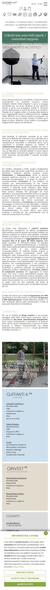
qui (19, 330)
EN (35, 4)
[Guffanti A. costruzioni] (20, 8)
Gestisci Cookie (25, 572)
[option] (25, 364)
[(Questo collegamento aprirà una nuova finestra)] (25, 8)
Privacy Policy (17, 566)
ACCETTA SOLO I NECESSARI (25, 578)
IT (32, 4)
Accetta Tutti (25, 584)
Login (40, 4)
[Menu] (45, 3)
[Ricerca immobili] (29, 8)
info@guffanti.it (13, 523)
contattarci (27, 328)
